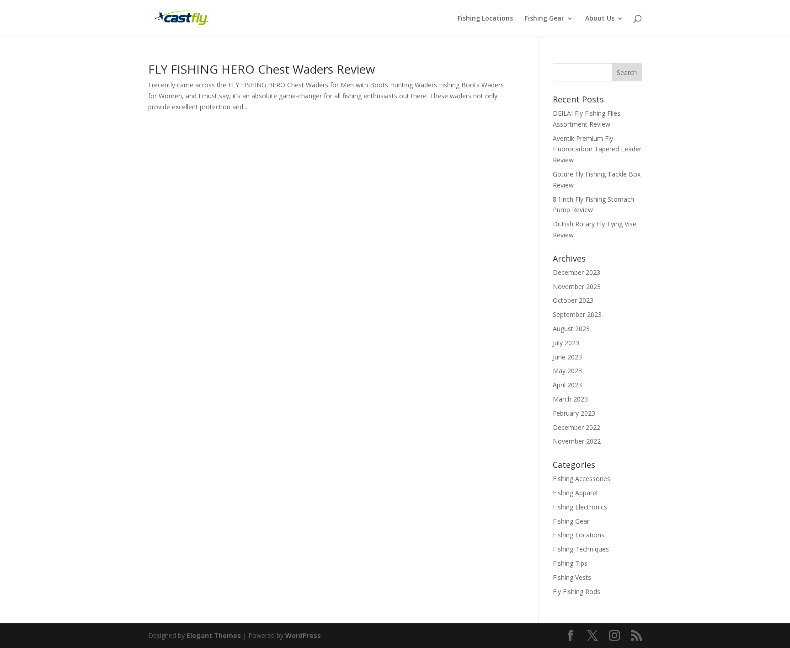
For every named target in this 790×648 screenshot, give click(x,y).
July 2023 (566, 342)
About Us (599, 18)
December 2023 (576, 272)
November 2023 (577, 286)
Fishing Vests (572, 577)
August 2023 (571, 328)
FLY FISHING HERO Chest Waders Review (261, 69)
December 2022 (576, 427)
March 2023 (570, 399)
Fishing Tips (570, 563)
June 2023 (567, 357)
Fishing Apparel (575, 492)
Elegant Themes (214, 635)
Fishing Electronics (580, 507)
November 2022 (577, 441)
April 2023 (567, 384)
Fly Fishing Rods (576, 591)
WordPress (303, 635)
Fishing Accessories (581, 478)
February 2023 (574, 413)
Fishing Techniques (581, 549)
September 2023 (577, 314)
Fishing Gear (544, 18)
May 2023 (567, 370)
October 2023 (573, 300)
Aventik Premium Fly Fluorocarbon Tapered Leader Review (597, 149)
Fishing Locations (485, 18)
